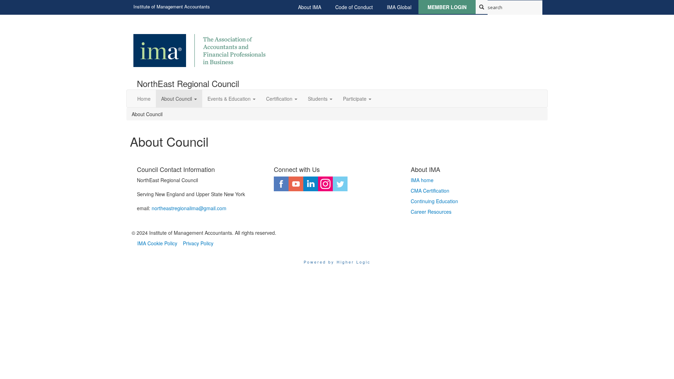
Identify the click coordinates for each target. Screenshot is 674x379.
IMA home (422, 180)
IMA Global (399, 7)
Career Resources (431, 211)
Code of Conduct (354, 7)
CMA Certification (430, 190)
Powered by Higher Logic (337, 262)
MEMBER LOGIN (447, 7)
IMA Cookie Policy (157, 243)
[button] (179, 98)
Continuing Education (434, 201)
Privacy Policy (198, 243)
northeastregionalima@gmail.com (189, 208)
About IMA (309, 7)
